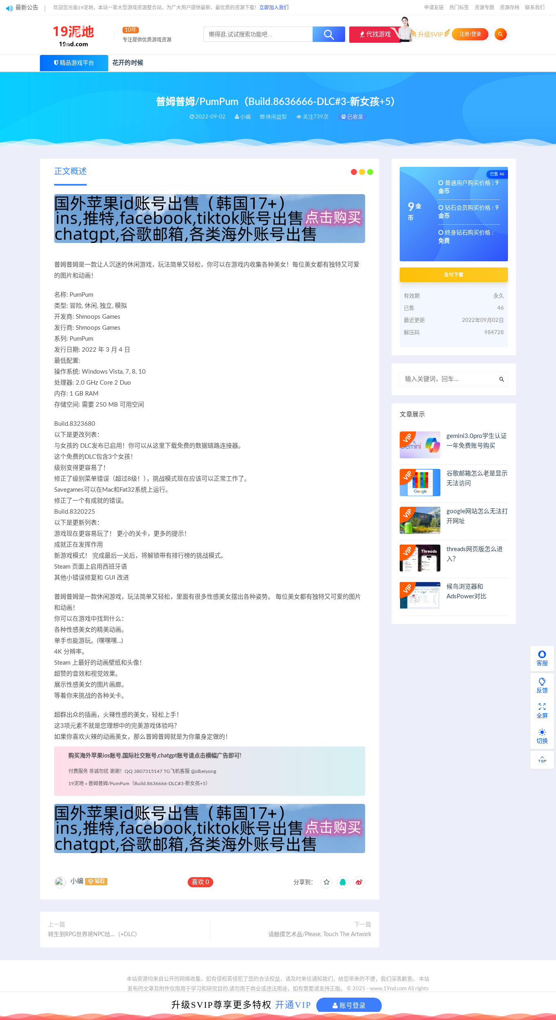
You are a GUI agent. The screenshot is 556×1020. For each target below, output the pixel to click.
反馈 (542, 691)
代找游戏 (378, 34)
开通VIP (293, 1005)
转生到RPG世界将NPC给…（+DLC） (94, 934)
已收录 (354, 117)
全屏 (542, 716)
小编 (76, 881)
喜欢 (200, 882)
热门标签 (459, 7)
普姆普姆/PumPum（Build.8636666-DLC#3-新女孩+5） (149, 783)
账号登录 (352, 1005)
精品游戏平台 (77, 63)
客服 (542, 663)
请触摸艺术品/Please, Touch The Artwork (319, 934)
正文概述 (70, 172)
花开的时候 (127, 63)
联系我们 (535, 7)
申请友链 (434, 7)
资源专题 (484, 7)
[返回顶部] (542, 760)
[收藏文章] (326, 882)
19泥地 (76, 783)
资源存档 (509, 7)
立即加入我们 (274, 7)
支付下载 (454, 274)
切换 (542, 741)
